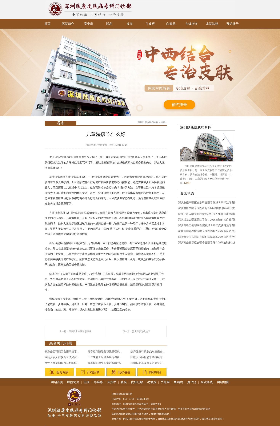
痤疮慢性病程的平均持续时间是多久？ (153, 357)
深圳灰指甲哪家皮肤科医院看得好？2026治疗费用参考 (210, 202)
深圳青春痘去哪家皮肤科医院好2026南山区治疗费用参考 (211, 236)
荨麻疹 (98, 382)
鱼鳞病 (178, 382)
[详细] (187, 183)
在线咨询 (191, 23)
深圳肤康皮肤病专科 (148, 122)
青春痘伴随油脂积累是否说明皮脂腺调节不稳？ (116, 351)
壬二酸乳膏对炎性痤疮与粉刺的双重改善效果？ (116, 357)
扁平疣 (191, 382)
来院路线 (212, 23)
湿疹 (163, 122)
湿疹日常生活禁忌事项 (80, 331)
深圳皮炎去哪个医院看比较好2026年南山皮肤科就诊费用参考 (214, 214)
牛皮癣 (150, 23)
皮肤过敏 (137, 382)
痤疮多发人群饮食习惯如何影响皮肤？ (67, 357)
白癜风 (170, 23)
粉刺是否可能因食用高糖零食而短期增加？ (70, 351)
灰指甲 (111, 382)
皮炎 (130, 23)
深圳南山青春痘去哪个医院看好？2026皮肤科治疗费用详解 (212, 242)
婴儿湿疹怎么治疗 (141, 331)
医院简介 (68, 23)
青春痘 (88, 23)
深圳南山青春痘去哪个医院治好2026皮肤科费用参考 (208, 231)
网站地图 (223, 382)
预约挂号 (232, 23)
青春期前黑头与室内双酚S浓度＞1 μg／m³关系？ (116, 363)
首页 (47, 23)
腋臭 (124, 382)
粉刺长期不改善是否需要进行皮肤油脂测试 (155, 363)
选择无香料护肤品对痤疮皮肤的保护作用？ (155, 351)
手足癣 (165, 382)
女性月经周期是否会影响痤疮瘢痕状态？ (69, 363)
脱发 (109, 23)
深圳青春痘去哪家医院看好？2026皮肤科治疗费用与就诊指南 (214, 225)
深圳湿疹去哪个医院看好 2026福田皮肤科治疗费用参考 (210, 208)
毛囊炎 (151, 382)
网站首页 (57, 382)
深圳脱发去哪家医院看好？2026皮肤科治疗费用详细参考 (211, 219)
